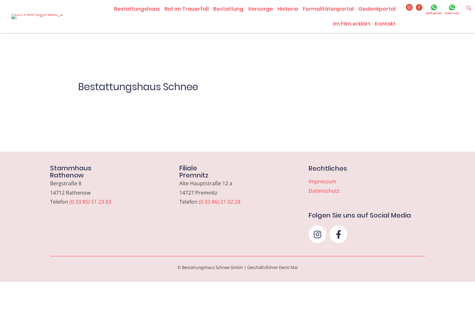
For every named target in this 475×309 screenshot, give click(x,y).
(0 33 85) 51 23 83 (90, 201)
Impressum (322, 181)
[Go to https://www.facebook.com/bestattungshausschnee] (419, 7)
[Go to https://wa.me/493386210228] (452, 10)
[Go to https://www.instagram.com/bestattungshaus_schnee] (409, 7)
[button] (317, 234)
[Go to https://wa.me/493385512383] (434, 10)
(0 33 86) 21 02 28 (219, 201)
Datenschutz (324, 190)
